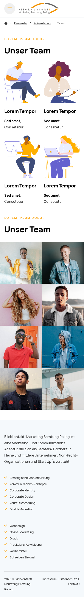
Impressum (49, 579)
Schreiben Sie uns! (22, 557)
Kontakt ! (74, 584)
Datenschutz (68, 579)
